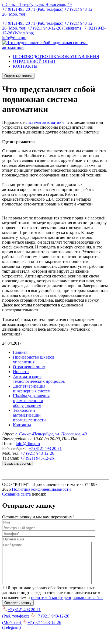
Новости (21, 371)
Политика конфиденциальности (41, 489)
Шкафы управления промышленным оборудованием (31, 400)
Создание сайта (16, 494)
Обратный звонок (18, 76)
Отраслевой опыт (29, 366)
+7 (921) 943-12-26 (37, 453)
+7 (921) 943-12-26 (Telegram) (54, 28)
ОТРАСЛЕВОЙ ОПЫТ (34, 61)
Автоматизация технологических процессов (39, 379)
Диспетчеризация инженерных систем (31, 388)
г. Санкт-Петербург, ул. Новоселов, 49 (37, 4)
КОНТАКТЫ (25, 66)
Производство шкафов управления (33, 359)
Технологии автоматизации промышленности (29, 415)
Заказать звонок (17, 463)
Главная (20, 352)
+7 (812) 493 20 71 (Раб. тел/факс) (33, 9)
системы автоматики (45, 122)
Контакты (22, 424)
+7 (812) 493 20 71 (45, 448)
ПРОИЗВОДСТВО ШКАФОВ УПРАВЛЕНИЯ (56, 56)
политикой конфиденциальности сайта (67, 597)
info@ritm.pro (14, 37)
